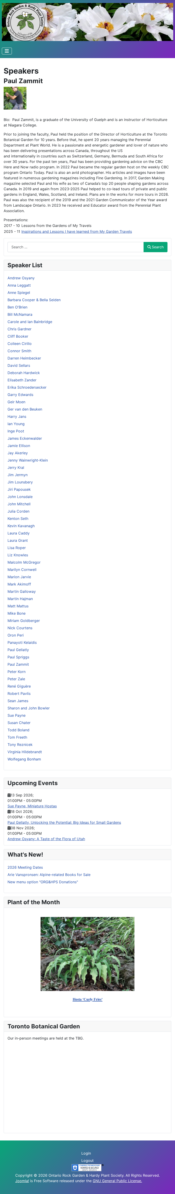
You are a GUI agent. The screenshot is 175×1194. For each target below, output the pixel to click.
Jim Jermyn (18, 474)
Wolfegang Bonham (24, 759)
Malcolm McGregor (24, 562)
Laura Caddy (19, 533)
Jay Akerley (18, 453)
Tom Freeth (17, 737)
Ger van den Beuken (25, 409)
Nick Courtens (20, 628)
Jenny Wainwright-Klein (28, 460)
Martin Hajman (20, 598)
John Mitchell (19, 504)
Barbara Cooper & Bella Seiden (34, 300)
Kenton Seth (18, 518)
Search (158, 247)
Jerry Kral (16, 467)
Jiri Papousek (19, 489)
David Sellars (19, 365)
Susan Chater (19, 722)
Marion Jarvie (19, 577)
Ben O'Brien (17, 307)
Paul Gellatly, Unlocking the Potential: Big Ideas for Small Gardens (64, 822)
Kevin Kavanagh (21, 526)
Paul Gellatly (18, 649)
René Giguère (19, 686)
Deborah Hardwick (24, 372)
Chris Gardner (19, 329)
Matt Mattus (18, 606)
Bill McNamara (20, 314)
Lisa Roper (17, 547)
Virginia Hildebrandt (25, 752)
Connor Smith (19, 351)
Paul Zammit (18, 664)
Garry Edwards (20, 394)
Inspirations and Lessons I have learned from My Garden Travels (76, 231)
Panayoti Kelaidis (22, 642)
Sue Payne (17, 715)
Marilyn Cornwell (22, 569)
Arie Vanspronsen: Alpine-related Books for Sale (49, 874)
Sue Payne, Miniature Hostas (32, 806)
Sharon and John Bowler (29, 708)
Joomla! (22, 1181)
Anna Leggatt (19, 285)
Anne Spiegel (19, 292)
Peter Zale (16, 679)
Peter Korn (17, 671)
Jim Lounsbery (20, 482)
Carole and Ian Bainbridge (30, 321)
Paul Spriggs (18, 657)
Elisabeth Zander (22, 380)
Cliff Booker (18, 336)
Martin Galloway (22, 591)
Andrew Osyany (21, 278)
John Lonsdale (20, 496)
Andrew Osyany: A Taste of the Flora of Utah (46, 839)
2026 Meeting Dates (25, 867)
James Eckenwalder (25, 438)
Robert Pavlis (19, 693)
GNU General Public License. (117, 1181)
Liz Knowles (18, 555)
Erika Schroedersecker (27, 387)
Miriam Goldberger (24, 620)
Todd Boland (18, 730)
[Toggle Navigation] (7, 51)
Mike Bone (17, 613)
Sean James (18, 700)
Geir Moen (16, 402)
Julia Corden (18, 511)
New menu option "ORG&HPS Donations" (43, 882)
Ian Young (16, 423)
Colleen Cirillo (20, 343)
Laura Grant (18, 540)
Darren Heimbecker (24, 358)
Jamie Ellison (19, 445)
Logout (87, 1160)
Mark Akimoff (19, 584)
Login (86, 1153)
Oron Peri (16, 635)
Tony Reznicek (20, 744)
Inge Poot (16, 431)
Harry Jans (17, 416)
